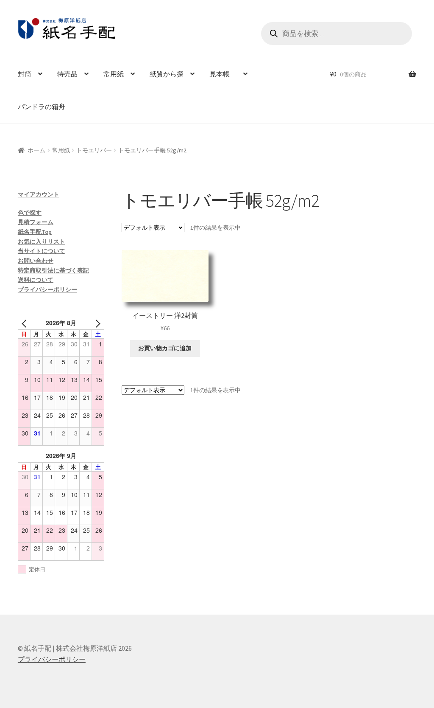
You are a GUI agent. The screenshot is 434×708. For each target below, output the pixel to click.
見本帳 (222, 74)
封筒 (24, 74)
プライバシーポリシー (47, 289)
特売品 (67, 74)
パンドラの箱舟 (41, 106)
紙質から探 (167, 74)
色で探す (30, 212)
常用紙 (113, 74)
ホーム (36, 150)
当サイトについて (41, 251)
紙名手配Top (35, 232)
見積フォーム (35, 222)
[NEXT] (96, 323)
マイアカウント (38, 194)
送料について (35, 280)
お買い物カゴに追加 (165, 348)
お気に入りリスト (41, 241)
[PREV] (26, 323)
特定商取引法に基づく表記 (53, 270)
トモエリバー (94, 150)
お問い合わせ (35, 260)
